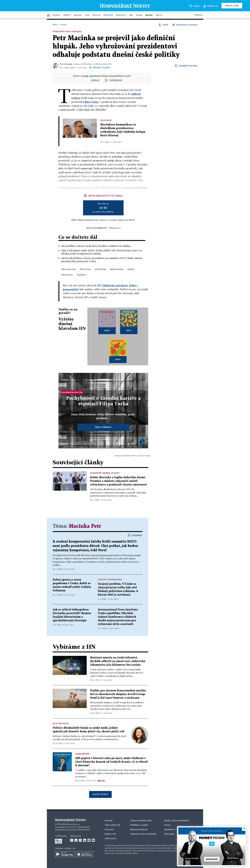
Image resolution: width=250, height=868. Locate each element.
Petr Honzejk (66, 64)
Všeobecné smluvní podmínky (143, 834)
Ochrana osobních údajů (141, 821)
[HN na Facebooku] (76, 840)
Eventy (167, 825)
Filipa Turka (90, 101)
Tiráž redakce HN (112, 825)
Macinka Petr (85, 526)
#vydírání (81, 274)
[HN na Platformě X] (71, 840)
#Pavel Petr (85, 269)
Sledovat (95, 80)
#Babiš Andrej (116, 269)
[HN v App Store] (84, 854)
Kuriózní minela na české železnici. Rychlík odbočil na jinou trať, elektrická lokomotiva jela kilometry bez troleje (117, 661)
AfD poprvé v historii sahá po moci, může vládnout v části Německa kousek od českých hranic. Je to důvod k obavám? (111, 762)
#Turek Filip (100, 269)
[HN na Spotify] (89, 840)
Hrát (107, 330)
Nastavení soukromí (139, 830)
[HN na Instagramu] (80, 840)
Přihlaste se (115, 228)
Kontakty (109, 821)
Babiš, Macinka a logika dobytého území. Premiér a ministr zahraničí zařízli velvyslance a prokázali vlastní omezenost (118, 481)
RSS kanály (169, 834)
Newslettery (169, 830)
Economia (109, 830)
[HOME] (48, 15)
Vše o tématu (103, 427)
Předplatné (232, 5)
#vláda (130, 269)
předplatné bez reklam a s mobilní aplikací (105, 220)
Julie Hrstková (61, 723)
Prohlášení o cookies (139, 825)
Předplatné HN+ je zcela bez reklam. (136, 456)
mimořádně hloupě (135, 187)
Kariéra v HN (110, 834)
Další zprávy (100, 794)
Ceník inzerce (110, 839)
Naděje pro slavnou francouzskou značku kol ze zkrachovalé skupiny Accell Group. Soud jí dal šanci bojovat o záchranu (118, 694)
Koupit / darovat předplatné (176, 821)
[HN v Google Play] (65, 854)
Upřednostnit (115, 80)
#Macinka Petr (68, 269)
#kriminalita (67, 274)
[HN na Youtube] (93, 840)
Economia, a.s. (73, 824)
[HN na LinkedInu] (84, 840)
